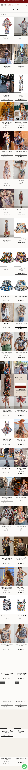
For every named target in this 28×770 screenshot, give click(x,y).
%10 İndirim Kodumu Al (20, 386)
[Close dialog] (26, 375)
